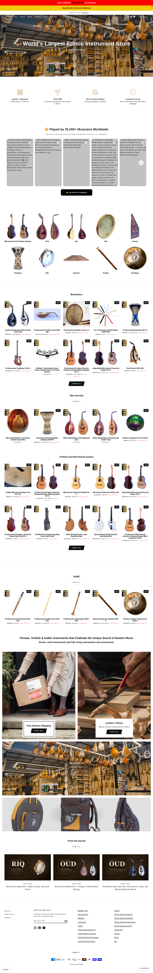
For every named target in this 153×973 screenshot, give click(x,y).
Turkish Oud (118, 929)
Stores (45, 17)
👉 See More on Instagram (76, 192)
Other (108, 24)
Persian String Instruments (123, 914)
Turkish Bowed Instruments (87, 933)
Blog (15, 17)
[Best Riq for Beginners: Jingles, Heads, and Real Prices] (27, 867)
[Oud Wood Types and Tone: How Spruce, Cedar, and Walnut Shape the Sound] (125, 867)
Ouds (62, 26)
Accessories (122, 24)
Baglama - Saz (83, 910)
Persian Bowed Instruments (123, 918)
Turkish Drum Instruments (86, 941)
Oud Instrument (83, 914)
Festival (22, 17)
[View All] (38, 695)
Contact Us (8, 17)
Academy (38, 17)
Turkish (37, 26)
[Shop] (76, 768)
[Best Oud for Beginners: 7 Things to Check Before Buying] (76, 867)
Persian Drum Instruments (123, 926)
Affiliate (29, 17)
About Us (7, 911)
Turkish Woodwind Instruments (88, 937)
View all (76, 383)
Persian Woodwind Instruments (125, 922)
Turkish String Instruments (87, 929)
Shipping (7, 917)
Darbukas (95, 24)
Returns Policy (9, 914)
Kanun (116, 937)
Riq (115, 941)
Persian (50, 26)
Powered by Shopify (76, 964)
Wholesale (53, 17)
